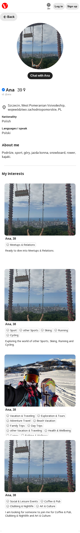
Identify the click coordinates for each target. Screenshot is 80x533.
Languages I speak (14, 128)
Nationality (9, 116)
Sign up (72, 6)
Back (9, 17)
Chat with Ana (40, 75)
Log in (59, 6)
